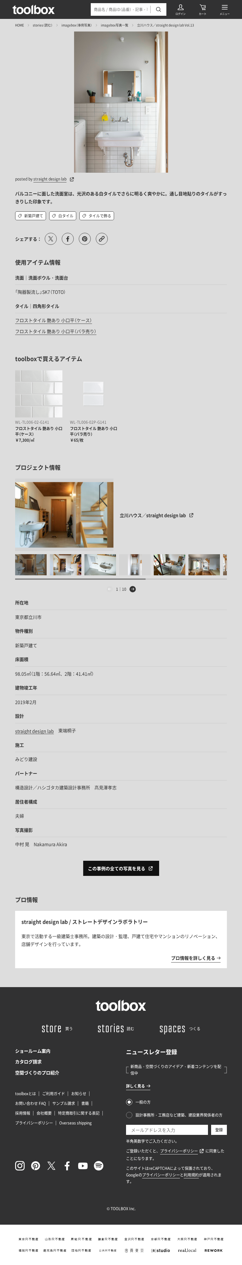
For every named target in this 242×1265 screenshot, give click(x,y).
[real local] (187, 1250)
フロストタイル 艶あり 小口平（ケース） (53, 320)
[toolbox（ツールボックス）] (34, 9)
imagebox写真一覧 (114, 25)
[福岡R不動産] (28, 1250)
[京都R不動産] (160, 1239)
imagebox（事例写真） (76, 25)
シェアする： (28, 239)
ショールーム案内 (32, 1051)
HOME (19, 25)
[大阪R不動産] (187, 1239)
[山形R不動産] (55, 1239)
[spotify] (98, 1165)
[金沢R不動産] (134, 1239)
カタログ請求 (28, 1061)
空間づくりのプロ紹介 (37, 1072)
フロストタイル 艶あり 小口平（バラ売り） (55, 331)
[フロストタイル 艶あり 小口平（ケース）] (38, 393)
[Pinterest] (35, 1165)
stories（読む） (43, 25)
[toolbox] (121, 1005)
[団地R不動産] (81, 1250)
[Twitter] (51, 1165)
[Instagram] (20, 1165)
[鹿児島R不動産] (55, 1250)
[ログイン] (180, 9)
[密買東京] (134, 1250)
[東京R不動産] (28, 1239)
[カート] (202, 9)
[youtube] (83, 1165)
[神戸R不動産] (213, 1239)
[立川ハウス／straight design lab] (64, 515)
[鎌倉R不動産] (108, 1239)
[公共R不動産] (108, 1250)
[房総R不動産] (81, 1239)
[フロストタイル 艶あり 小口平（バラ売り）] (93, 393)
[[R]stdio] (160, 1250)
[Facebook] (67, 1165)
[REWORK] (213, 1250)
